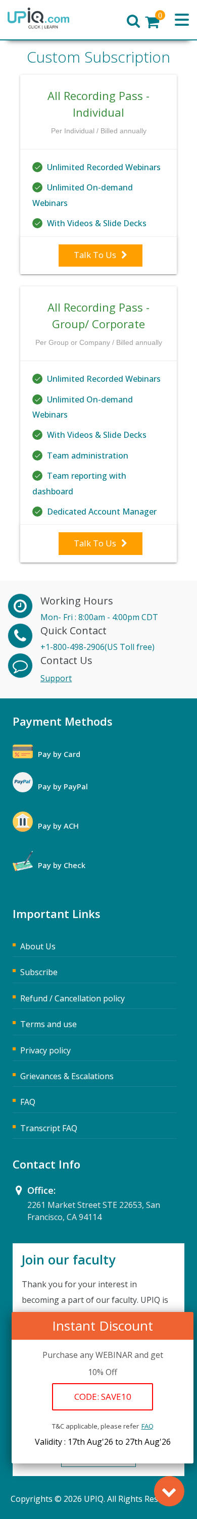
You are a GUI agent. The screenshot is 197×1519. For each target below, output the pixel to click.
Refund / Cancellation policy (72, 998)
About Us (38, 946)
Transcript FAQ (48, 1128)
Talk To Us (95, 255)
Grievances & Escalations (67, 1076)
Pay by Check (61, 865)
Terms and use (48, 1024)
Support (56, 678)
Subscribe (39, 972)
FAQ (147, 1426)
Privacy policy (45, 1050)
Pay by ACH (58, 826)
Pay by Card (59, 754)
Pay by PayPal (63, 786)
